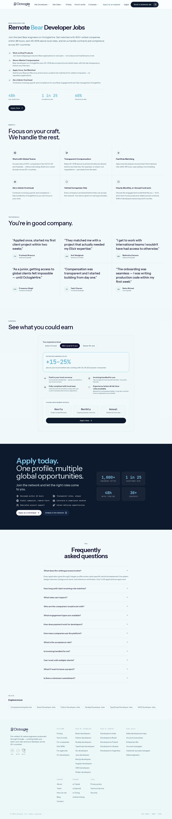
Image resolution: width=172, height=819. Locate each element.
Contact (60, 801)
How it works (79, 4)
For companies (63, 742)
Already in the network (54, 513)
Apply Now (15, 108)
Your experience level (52, 342)
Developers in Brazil (108, 738)
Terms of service (97, 788)
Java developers (82, 755)
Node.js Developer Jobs (95, 707)
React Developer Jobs (46, 707)
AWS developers (82, 768)
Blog (59, 797)
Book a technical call (142, 4)
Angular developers (83, 763)
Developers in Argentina (110, 751)
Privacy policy (96, 784)
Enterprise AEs (132, 742)
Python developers (83, 738)
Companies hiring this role (21, 707)
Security (94, 793)
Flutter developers (83, 772)
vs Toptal (76, 784)
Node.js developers (83, 742)
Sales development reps (136, 733)
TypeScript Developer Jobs (121, 707)
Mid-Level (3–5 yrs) (70, 346)
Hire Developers (40, 4)
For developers (63, 755)
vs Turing (76, 793)
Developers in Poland (109, 742)
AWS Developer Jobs (146, 707)
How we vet (61, 793)
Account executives (134, 738)
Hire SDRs (61, 746)
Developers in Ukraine (109, 746)
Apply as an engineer (111, 4)
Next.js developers (83, 759)
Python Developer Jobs (70, 707)
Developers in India (108, 733)
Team (59, 788)
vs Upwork (77, 788)
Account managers (134, 746)
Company (92, 4)
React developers (82, 733)
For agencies (62, 751)
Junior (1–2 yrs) (51, 346)
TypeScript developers (84, 746)
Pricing (68, 4)
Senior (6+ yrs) (89, 346)
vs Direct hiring (78, 797)
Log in (126, 4)
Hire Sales (57, 4)
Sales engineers (132, 755)
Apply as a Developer (27, 513)
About (59, 784)
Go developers (81, 751)
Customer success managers (138, 751)
